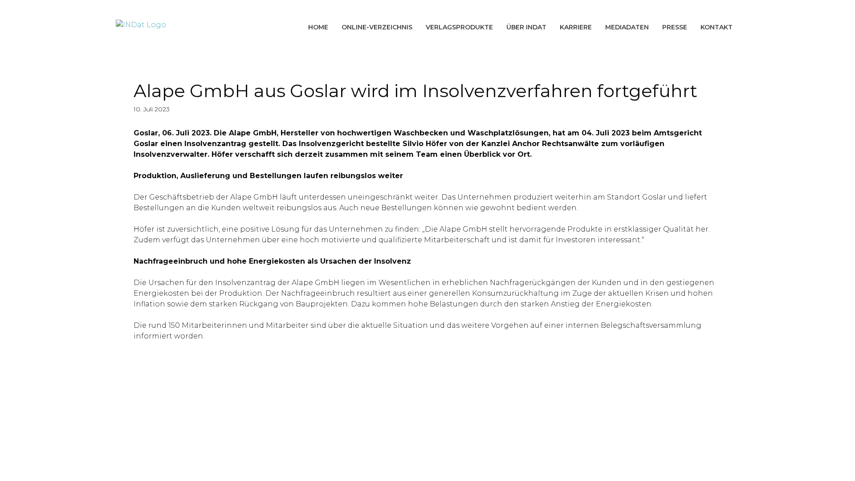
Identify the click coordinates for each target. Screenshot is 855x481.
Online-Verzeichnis (377, 27)
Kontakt (716, 27)
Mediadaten (627, 27)
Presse (674, 27)
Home (318, 27)
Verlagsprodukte (459, 27)
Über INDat (526, 27)
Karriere (576, 27)
